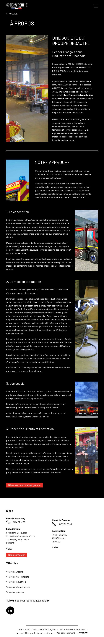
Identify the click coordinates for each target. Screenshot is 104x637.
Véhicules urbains (14, 571)
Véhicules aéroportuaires (18, 587)
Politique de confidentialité (72, 629)
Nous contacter (16, 554)
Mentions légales (48, 629)
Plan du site (30, 629)
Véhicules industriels (16, 581)
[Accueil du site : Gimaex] (18, 6)
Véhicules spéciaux (15, 592)
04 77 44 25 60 (65, 524)
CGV (20, 629)
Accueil (13, 13)
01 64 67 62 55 (19, 522)
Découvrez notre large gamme (24, 485)
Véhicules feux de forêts (17, 576)
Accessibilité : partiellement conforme (35, 633)
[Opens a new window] (10, 610)
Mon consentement (65, 632)
